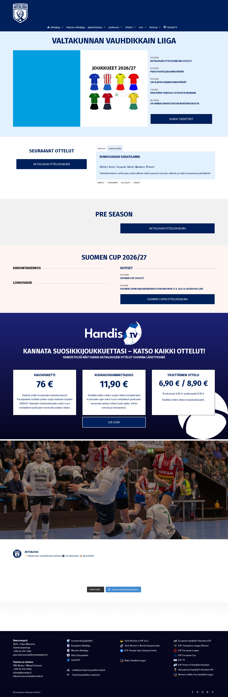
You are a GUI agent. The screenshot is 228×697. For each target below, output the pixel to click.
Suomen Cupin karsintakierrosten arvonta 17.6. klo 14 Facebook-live (161, 288)
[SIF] (133, 101)
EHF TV (181, 659)
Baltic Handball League (135, 660)
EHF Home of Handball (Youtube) (193, 664)
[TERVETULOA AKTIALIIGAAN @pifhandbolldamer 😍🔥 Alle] (154, 573)
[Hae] (213, 27)
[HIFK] (107, 101)
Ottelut (129, 27)
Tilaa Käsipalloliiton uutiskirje (86, 674)
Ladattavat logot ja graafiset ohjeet (88, 669)
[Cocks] (120, 82)
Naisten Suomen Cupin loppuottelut (106, 512)
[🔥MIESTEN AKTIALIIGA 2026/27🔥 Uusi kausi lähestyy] (114, 573)
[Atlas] (94, 82)
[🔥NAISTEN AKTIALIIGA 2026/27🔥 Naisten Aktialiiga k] (73, 573)
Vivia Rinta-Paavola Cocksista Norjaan (173, 92)
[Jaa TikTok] (207, 691)
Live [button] (141, 27)
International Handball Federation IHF (195, 669)
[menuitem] (213, 27)
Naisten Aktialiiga (75, 27)
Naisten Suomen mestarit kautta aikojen (108, 502)
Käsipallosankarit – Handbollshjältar (179, 505)
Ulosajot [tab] (125, 182)
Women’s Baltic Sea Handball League (195, 674)
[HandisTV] (114, 333)
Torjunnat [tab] (112, 182)
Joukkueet (113, 27)
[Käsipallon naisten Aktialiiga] (20, 13)
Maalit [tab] (101, 182)
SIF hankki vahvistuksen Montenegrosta (174, 103)
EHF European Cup (187, 655)
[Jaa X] (212, 691)
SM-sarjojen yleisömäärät (28, 512)
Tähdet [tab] (136, 182)
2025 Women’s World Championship (142, 645)
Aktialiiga (55, 27)
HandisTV (172, 27)
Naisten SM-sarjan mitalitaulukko (104, 480)
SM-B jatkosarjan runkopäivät (168, 82)
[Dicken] (133, 82)
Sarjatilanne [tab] (114, 148)
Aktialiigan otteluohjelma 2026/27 (171, 61)
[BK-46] (107, 82)
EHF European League (188, 650)
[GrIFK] (94, 101)
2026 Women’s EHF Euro (136, 640)
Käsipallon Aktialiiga (80, 645)
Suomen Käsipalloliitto (82, 640)
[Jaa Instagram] (197, 691)
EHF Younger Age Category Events (140, 650)
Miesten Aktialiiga (79, 650)
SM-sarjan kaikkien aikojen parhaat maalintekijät (185, 480)
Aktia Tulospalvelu (79, 655)
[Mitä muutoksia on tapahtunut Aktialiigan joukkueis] (32, 573)
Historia (153, 27)
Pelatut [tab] (102, 148)
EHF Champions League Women (193, 645)
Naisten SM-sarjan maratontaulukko (35, 491)
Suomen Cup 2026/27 (132, 278)
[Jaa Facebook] (192, 691)
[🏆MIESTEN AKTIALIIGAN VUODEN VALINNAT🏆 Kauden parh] (195, 573)
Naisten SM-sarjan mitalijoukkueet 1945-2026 (111, 491)
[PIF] (120, 101)
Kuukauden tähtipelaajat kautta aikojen (37, 502)
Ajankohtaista (95, 27)
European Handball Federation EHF (194, 640)
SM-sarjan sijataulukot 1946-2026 (33, 480)
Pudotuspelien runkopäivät (167, 71)
